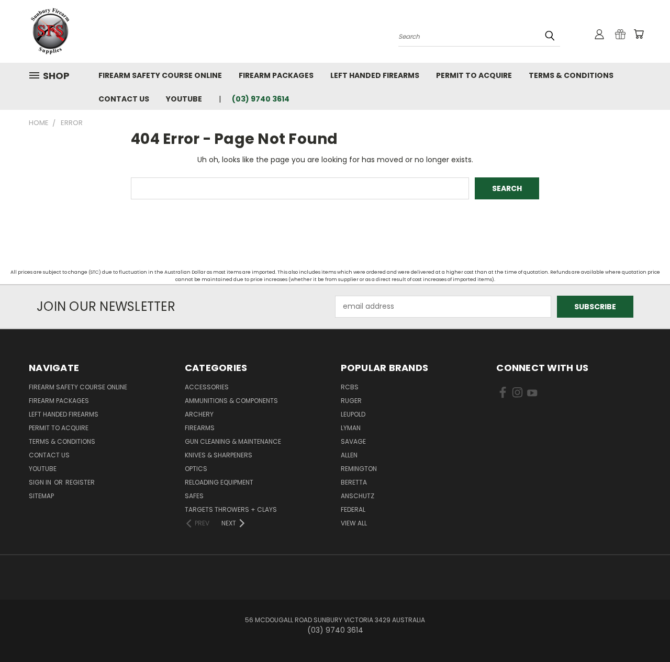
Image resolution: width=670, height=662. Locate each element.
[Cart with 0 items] (638, 34)
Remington (359, 468)
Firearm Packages (276, 75)
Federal (353, 509)
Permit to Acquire (474, 75)
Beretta (354, 482)
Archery (199, 414)
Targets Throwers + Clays (231, 509)
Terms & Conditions (571, 75)
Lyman (351, 427)
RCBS (350, 387)
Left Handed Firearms (374, 75)
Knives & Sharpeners (218, 455)
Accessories (207, 387)
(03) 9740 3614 (260, 99)
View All (354, 523)
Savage (353, 441)
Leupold (353, 414)
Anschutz (357, 495)
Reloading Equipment (219, 482)
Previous (642, 629)
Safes (194, 495)
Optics (196, 468)
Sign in (41, 482)
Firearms (200, 427)
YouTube (184, 99)
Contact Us (123, 99)
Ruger (351, 400)
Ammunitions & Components (231, 400)
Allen (349, 455)
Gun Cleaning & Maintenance (233, 441)
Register (80, 482)
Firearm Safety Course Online (160, 75)
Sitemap (41, 495)
